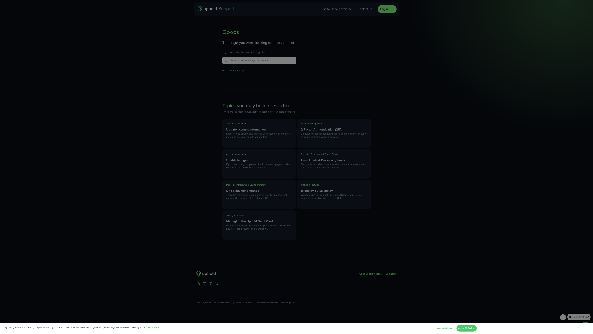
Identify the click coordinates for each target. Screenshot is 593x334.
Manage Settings (444, 328)
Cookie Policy (153, 328)
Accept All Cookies (466, 328)
